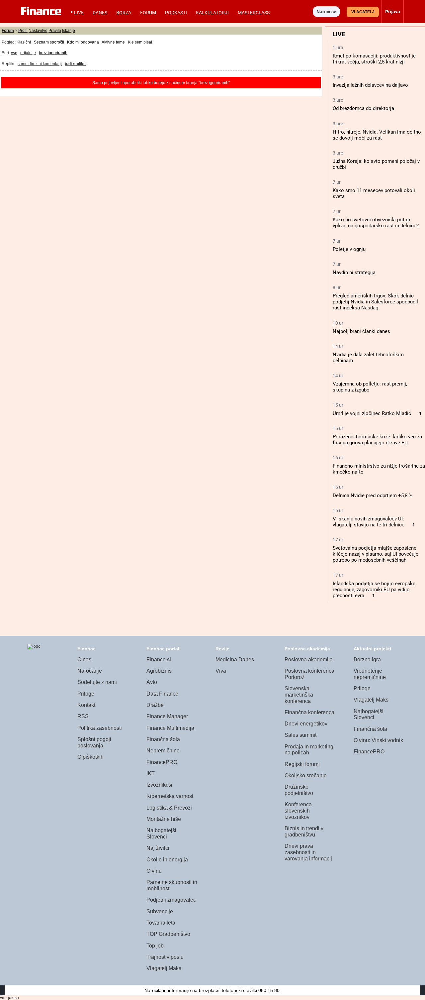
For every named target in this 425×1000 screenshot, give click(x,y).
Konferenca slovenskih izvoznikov (298, 811)
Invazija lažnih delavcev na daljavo (370, 85)
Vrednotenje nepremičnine (370, 674)
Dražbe (155, 705)
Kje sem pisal (140, 42)
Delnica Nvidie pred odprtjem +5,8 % (372, 496)
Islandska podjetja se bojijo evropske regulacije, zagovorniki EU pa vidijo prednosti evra (374, 590)
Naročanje (89, 671)
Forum (148, 12)
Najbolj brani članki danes (361, 331)
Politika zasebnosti (99, 728)
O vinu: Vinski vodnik (378, 740)
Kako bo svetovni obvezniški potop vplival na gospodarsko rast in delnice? (376, 223)
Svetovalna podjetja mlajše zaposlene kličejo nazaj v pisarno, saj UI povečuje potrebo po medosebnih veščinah (375, 554)
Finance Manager (167, 716)
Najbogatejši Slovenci (161, 833)
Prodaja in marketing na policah (309, 750)
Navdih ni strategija (354, 273)
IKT (150, 773)
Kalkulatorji (212, 12)
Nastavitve (38, 30)
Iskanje (68, 30)
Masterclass (254, 12)
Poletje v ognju (349, 249)
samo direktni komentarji (40, 63)
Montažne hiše (163, 819)
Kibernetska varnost (169, 796)
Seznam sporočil (49, 42)
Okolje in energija (167, 859)
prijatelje (28, 53)
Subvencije (159, 911)
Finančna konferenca (309, 712)
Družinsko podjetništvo (299, 790)
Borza (123, 12)
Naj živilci (157, 848)
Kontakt (86, 705)
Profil (23, 30)
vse (14, 53)
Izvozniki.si (159, 785)
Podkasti (176, 12)
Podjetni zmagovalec (171, 900)
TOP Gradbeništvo (168, 934)
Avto (151, 682)
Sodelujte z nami (97, 682)
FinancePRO (161, 762)
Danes (100, 12)
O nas (84, 659)
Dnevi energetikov (306, 723)
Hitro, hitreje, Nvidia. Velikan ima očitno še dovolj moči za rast (377, 135)
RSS (83, 716)
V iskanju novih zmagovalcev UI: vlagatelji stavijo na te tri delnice (368, 522)
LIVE (79, 12)
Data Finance (162, 694)
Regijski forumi (302, 764)
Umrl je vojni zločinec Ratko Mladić (372, 413)
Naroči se (326, 11)
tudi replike (75, 63)
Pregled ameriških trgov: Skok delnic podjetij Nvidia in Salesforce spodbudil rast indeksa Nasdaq (375, 302)
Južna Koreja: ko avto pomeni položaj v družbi (376, 164)
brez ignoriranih (53, 53)
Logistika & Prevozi (169, 808)
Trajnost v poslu (165, 957)
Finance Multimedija (170, 728)
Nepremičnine (163, 750)
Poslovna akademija (309, 659)
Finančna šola (163, 739)
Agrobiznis (159, 671)
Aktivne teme (113, 42)
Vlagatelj (363, 12)
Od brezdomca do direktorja (363, 108)
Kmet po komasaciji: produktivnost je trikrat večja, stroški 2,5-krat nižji (374, 59)
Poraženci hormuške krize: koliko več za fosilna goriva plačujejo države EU (377, 440)
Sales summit (300, 735)
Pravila (54, 30)
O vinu (154, 871)
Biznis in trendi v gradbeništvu (304, 831)
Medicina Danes (234, 659)
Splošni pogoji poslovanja (94, 742)
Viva (220, 671)
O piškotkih (90, 757)
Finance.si (158, 659)
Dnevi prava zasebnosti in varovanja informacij (308, 852)
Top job (155, 945)
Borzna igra (367, 659)
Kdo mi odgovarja (83, 42)
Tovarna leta (160, 923)
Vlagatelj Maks (163, 968)
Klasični (24, 42)
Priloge (85, 694)
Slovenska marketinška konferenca (299, 695)
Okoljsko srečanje (306, 775)
